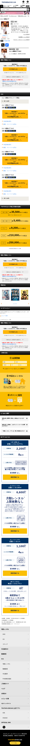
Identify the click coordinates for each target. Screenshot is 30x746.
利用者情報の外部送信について (7, 623)
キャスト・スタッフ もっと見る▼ (22, 39)
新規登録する (15, 477)
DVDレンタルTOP (4, 15)
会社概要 (3, 618)
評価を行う (5, 35)
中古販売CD (16, 6)
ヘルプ (3, 689)
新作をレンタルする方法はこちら (9, 81)
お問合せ (3, 693)
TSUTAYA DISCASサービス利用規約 (18, 618)
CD (5, 6)
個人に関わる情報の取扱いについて (8, 622)
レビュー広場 (5, 698)
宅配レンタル (6, 664)
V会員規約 (8, 618)
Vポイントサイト (6, 703)
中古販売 (5, 674)
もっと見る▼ (27, 34)
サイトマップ (16, 623)
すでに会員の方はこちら (21, 72)
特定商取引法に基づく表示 (21, 622)
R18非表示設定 (7, 679)
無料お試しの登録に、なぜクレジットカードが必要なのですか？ (13, 425)
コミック (10, 6)
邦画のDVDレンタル (22, 15)
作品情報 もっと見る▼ (24, 37)
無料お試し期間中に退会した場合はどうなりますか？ (13, 419)
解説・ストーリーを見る (9, 124)
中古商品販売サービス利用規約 (7, 620)
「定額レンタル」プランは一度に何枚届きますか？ (13, 431)
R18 (27, 6)
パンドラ (15, 303)
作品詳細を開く (7, 121)
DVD (1, 6)
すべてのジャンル (12, 15)
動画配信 (23, 6)
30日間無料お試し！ (15, 69)
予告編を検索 (7, 40)
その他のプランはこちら (9, 72)
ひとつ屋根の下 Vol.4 (15, 51)
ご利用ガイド (5, 684)
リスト (23, 3)
